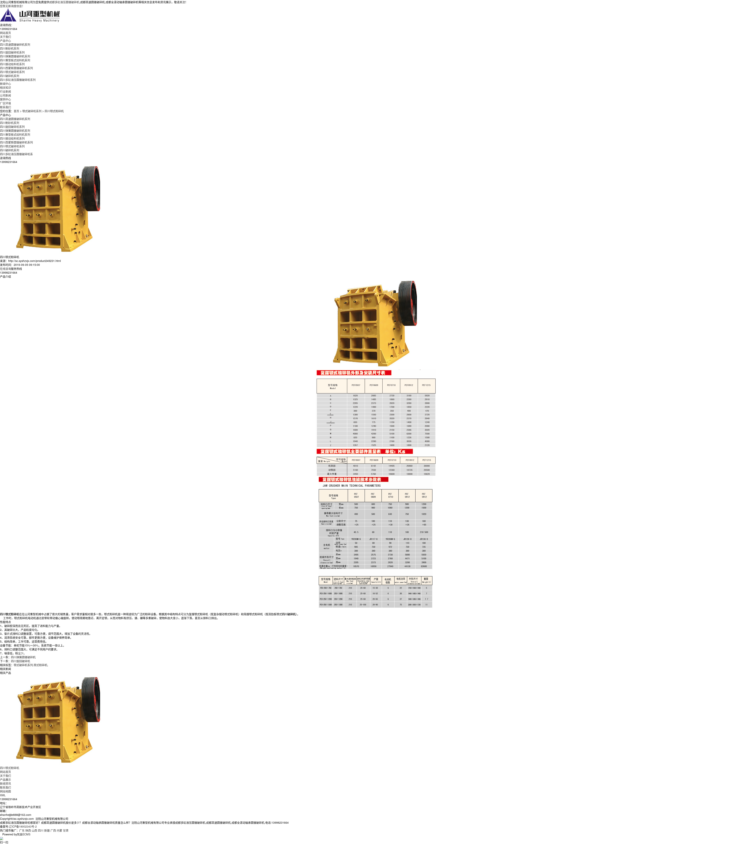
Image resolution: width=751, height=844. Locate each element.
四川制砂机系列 (9, 48)
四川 (40, 830)
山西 (34, 830)
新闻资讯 (5, 783)
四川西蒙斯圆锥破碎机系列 (16, 68)
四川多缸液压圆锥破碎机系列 (18, 80)
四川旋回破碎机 (20, 661)
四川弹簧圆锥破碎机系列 (15, 56)
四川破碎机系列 (9, 76)
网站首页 (5, 772)
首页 (16, 111)
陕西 (28, 830)
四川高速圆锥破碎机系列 (15, 44)
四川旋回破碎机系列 (12, 52)
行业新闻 (5, 91)
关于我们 (5, 775)
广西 (53, 830)
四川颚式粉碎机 (54, 111)
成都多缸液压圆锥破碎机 (64, 2)
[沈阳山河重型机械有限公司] (30, 15)
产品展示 (5, 779)
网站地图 (5, 791)
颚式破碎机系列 (31, 111)
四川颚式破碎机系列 (12, 72)
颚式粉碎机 (40, 665)
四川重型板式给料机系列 (15, 60)
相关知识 (5, 87)
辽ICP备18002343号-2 (23, 826)
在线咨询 (5, 269)
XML (3, 795)
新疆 (47, 830)
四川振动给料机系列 (12, 64)
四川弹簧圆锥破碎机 (23, 657)
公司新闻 (5, 95)
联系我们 (5, 787)
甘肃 (65, 830)
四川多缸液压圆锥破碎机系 (16, 154)
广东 (22, 830)
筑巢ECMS (23, 834)
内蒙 (59, 830)
